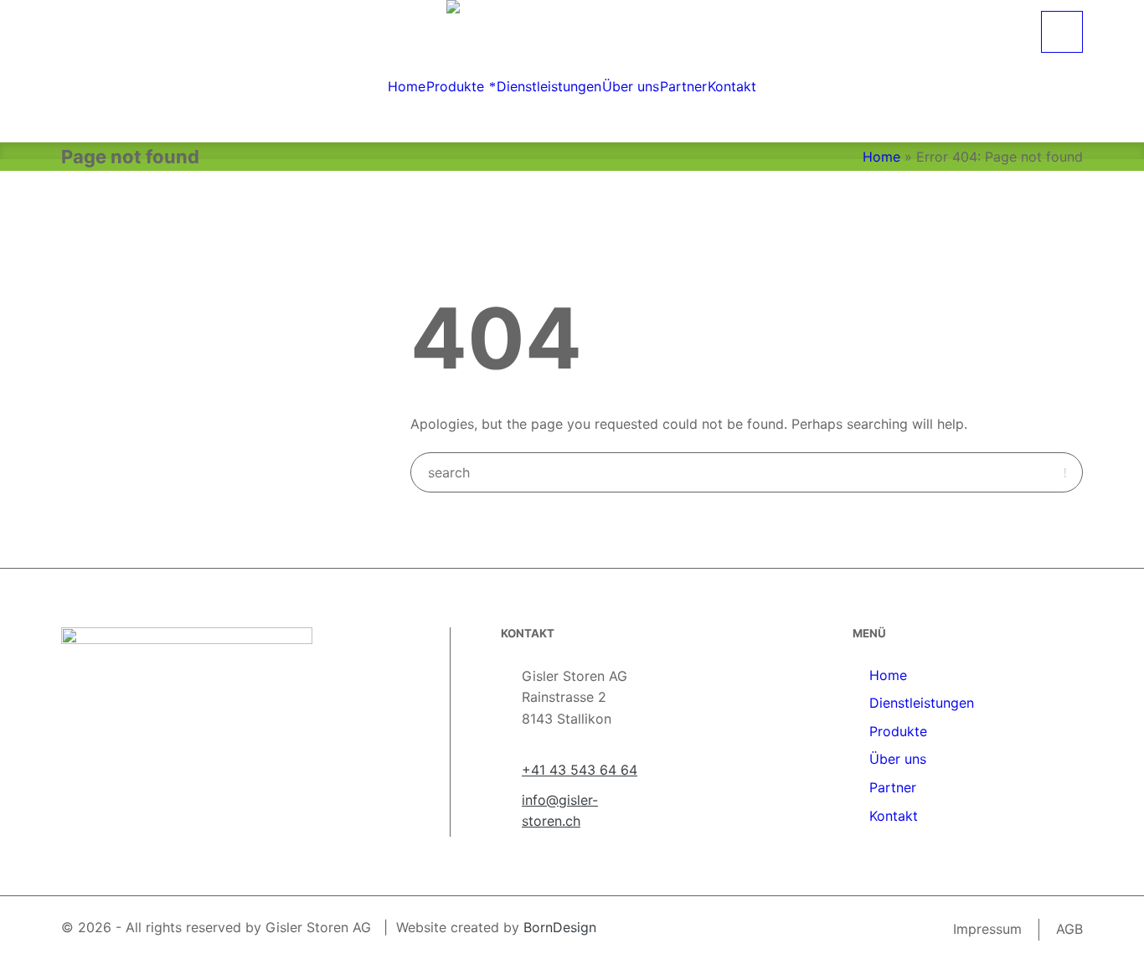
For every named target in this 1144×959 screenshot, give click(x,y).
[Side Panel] (1062, 32)
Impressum (987, 928)
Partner (892, 787)
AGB (1069, 928)
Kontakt (893, 815)
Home (881, 156)
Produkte (898, 731)
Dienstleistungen (921, 702)
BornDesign (559, 927)
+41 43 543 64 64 (579, 769)
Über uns (897, 758)
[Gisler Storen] (572, 22)
